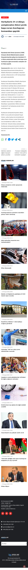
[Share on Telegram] (16, 139)
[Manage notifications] (24, 566)
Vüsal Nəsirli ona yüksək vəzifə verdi (12, 432)
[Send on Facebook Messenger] (9, 139)
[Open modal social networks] (19, 139)
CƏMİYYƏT (5, 17)
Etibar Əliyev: (5, 486)
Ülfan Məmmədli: (6, 268)
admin (9, 36)
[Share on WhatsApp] (2, 139)
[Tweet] (12, 139)
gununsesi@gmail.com (8, 527)
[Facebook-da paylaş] (6, 139)
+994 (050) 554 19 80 (8, 524)
